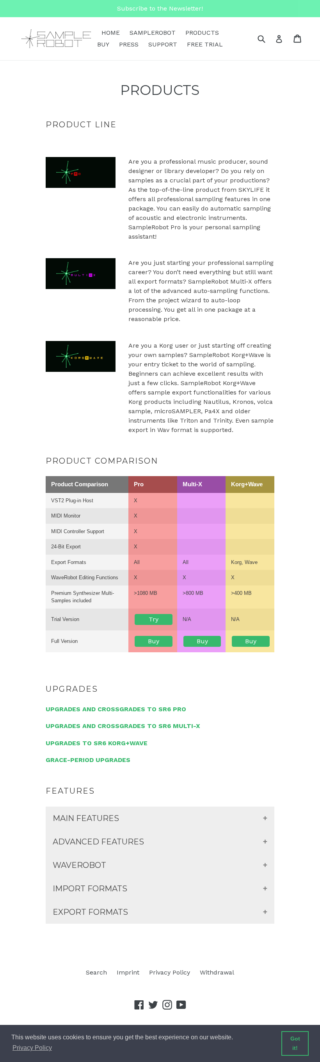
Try (153, 619)
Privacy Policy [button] (32, 1047)
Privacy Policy (169, 972)
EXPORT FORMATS (90, 912)
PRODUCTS (202, 32)
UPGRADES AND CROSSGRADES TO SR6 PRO (116, 709)
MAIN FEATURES (86, 818)
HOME (110, 32)
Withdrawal (217, 972)
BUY (103, 44)
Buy (153, 641)
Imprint (128, 972)
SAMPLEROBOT (153, 32)
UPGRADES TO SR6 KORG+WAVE (97, 743)
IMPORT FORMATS (90, 888)
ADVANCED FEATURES (98, 841)
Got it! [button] (295, 1043)
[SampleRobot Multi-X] (81, 287)
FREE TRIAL (205, 44)
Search (96, 972)
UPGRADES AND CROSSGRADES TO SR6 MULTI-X (123, 726)
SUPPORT (162, 44)
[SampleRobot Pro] (81, 186)
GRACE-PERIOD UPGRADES (88, 760)
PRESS (129, 44)
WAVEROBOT (79, 865)
